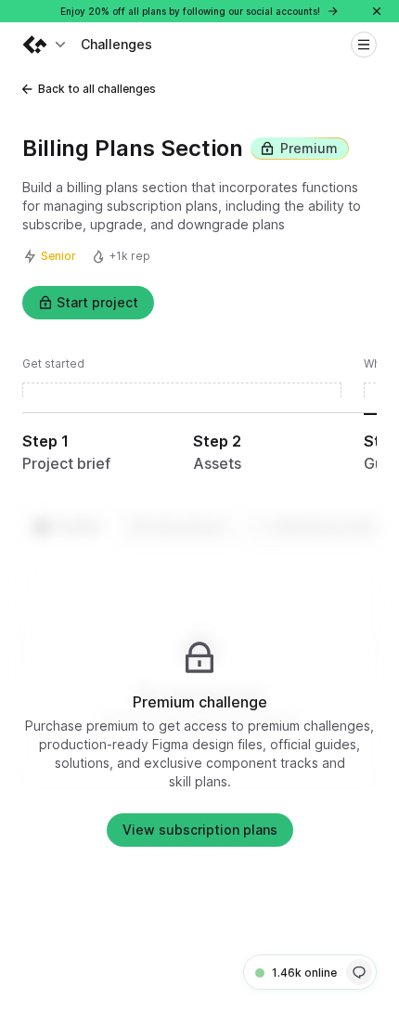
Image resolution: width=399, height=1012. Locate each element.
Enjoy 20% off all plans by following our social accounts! (191, 11)
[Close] (376, 11)
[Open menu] (364, 45)
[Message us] (359, 972)
